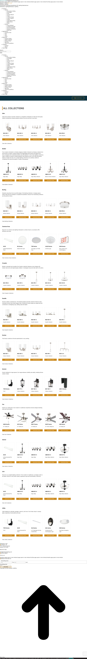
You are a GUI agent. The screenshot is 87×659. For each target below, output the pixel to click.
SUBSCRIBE (5, 566)
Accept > (70, 658)
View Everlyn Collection (7, 363)
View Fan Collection (6, 434)
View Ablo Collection (7, 143)
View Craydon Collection (7, 293)
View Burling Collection (7, 221)
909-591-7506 (3, 0)
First (13, 562)
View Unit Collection (6, 503)
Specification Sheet (8, 139)
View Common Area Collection (9, 257)
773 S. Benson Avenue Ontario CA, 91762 (5, 546)
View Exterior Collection (7, 399)
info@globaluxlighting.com (12, 0)
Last (27, 562)
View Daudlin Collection (7, 330)
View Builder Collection (7, 184)
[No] (73, 658)
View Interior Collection (7, 466)
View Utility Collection (7, 539)
